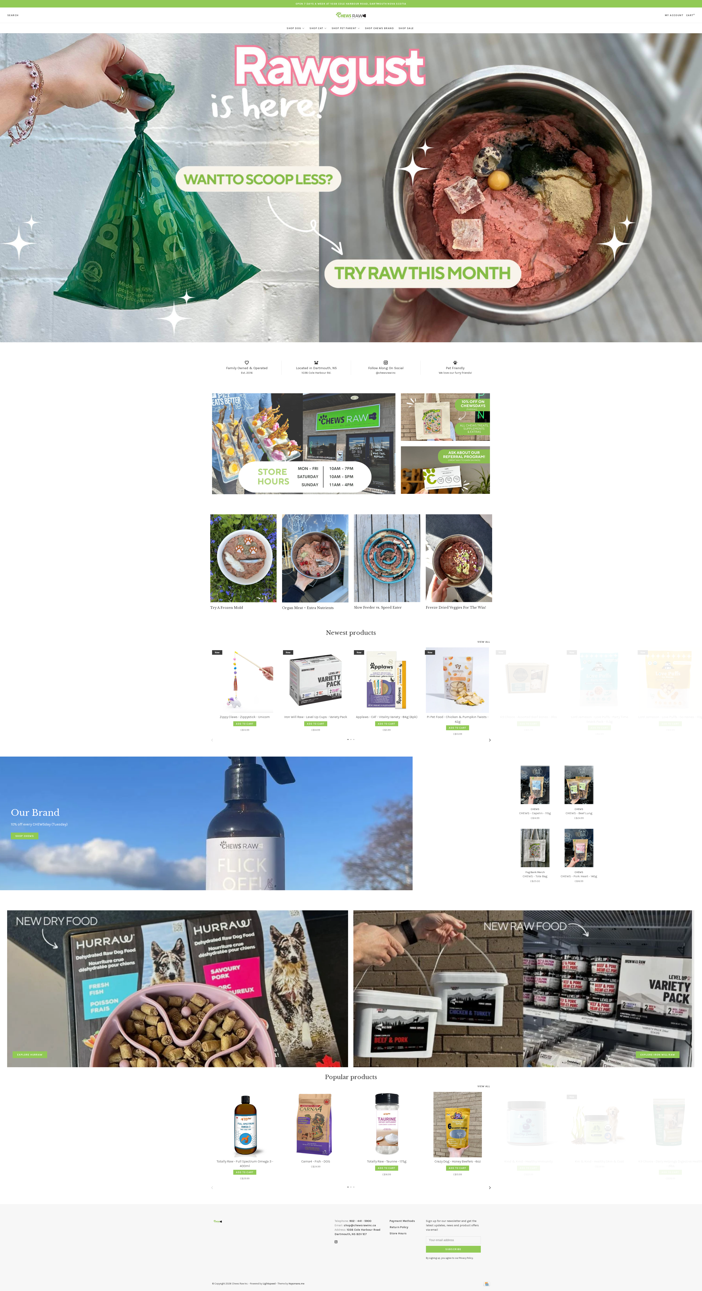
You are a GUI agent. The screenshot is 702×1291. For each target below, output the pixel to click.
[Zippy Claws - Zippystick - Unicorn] (245, 680)
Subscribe (453, 1249)
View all (484, 641)
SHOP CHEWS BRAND (379, 28)
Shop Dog (294, 28)
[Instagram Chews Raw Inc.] (336, 1242)
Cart (690, 15)
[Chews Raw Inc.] (217, 1221)
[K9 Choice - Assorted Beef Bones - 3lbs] (528, 680)
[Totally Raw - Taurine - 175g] (386, 1124)
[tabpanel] (243, 562)
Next (490, 740)
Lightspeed (269, 1283)
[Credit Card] (486, 1285)
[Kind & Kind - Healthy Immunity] (528, 1124)
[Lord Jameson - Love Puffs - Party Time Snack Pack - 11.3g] (599, 680)
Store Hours (398, 1233)
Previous (212, 740)
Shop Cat (316, 28)
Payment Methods (402, 1221)
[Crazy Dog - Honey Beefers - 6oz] (457, 1124)
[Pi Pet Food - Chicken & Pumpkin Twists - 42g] (457, 680)
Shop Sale (406, 28)
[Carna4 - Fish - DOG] (315, 1124)
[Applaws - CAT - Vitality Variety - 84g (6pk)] (386, 680)
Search (12, 15)
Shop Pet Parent (344, 28)
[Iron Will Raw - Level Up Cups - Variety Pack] (315, 680)
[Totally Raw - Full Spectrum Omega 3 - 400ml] (245, 1124)
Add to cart (244, 723)
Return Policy (399, 1227)
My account (674, 15)
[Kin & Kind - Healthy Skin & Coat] (599, 1124)
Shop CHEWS (24, 836)
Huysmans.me (296, 1283)
